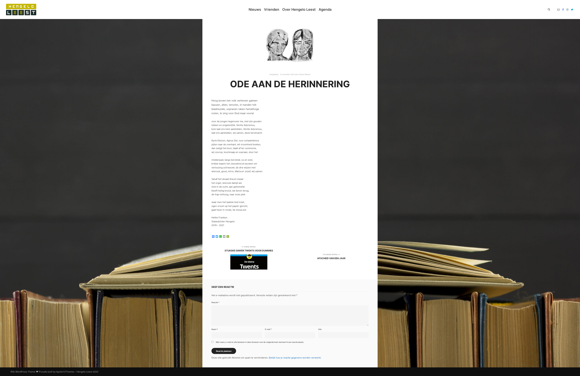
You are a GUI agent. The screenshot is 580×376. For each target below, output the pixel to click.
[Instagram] (567, 9)
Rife (13, 371)
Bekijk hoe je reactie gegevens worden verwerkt (295, 357)
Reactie (215, 302)
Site (320, 329)
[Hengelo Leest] (21, 9)
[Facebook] (563, 9)
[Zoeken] (549, 9)
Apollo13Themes (65, 371)
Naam (214, 329)
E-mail (268, 329)
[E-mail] (558, 9)
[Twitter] (572, 9)
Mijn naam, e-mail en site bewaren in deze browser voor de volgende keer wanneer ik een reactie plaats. (260, 342)
